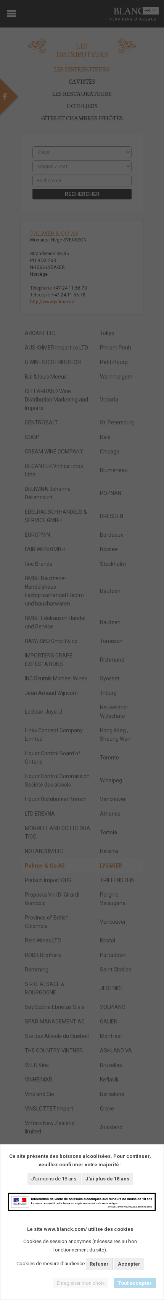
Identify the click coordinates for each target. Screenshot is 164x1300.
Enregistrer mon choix (81, 1283)
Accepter (129, 1264)
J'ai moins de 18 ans (53, 1179)
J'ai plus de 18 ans (107, 1179)
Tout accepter (135, 1283)
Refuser (99, 1264)
